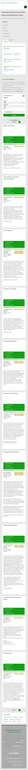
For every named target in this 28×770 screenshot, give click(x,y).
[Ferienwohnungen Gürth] (14, 346)
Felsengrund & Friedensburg (11, 452)
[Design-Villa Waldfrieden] (14, 531)
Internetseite (8, 139)
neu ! (5, 41)
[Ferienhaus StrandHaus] (14, 294)
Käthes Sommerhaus (9, 126)
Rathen (14, 721)
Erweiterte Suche (8, 112)
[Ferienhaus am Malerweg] (14, 399)
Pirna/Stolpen (6, 25)
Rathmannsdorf (18, 719)
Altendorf (20, 717)
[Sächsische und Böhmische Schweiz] (9, 2)
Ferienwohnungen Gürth (10, 341)
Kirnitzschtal (6, 30)
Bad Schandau (6, 33)
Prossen (10, 721)
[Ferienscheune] (14, 659)
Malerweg (6, 721)
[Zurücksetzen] (24, 96)
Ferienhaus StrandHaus (10, 289)
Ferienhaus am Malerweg (10, 393)
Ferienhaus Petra (16, 53)
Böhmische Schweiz (8, 717)
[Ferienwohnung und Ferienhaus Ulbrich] (14, 603)
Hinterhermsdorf (6, 36)
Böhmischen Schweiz (19, 742)
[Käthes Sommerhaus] (14, 131)
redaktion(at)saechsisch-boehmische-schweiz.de (14, 758)
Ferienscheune (7, 653)
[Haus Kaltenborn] (14, 236)
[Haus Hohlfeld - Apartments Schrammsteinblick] (14, 182)
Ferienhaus (11, 719)
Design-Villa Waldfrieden (10, 525)
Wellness (19, 721)
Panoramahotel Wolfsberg (8, 69)
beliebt (11, 41)
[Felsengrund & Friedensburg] (14, 457)
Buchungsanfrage (9, 137)
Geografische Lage (9, 142)
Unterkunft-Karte (19, 91)
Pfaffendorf (6, 719)
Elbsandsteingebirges (16, 745)
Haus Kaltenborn (8, 230)
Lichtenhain (15, 717)
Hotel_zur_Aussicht (7, 61)
